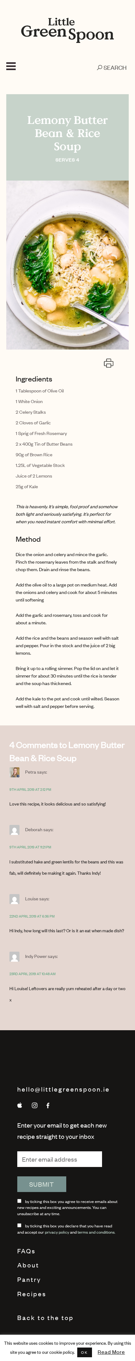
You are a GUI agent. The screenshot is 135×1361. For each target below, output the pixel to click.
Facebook (47, 1105)
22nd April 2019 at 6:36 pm (32, 916)
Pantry (29, 1279)
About (28, 1265)
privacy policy (57, 1232)
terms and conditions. (96, 1232)
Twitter (19, 1105)
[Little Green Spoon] (67, 30)
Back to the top (45, 1317)
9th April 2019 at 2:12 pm (30, 789)
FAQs (26, 1250)
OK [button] (84, 1352)
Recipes (31, 1293)
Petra (30, 771)
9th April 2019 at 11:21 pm (30, 847)
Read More (111, 1351)
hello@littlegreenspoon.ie (63, 1089)
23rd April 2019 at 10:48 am (32, 973)
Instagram (33, 1105)
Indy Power (36, 956)
